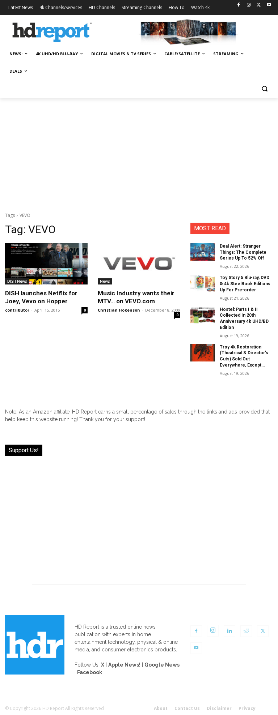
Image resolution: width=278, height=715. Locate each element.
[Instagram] (249, 5)
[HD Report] (52, 32)
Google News (162, 665)
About (161, 708)
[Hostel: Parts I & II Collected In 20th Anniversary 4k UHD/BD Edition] (202, 315)
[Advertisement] (139, 152)
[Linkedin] (229, 631)
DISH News (17, 281)
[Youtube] (269, 5)
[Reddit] (246, 631)
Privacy (247, 708)
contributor (17, 310)
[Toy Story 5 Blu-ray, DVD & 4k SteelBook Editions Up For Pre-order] (202, 283)
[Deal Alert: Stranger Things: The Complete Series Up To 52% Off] (202, 252)
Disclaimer (219, 708)
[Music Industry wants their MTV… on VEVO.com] (139, 263)
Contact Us (187, 708)
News (105, 281)
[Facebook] (239, 5)
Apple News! (124, 665)
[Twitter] (258, 5)
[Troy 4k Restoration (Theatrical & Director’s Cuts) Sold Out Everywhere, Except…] (202, 352)
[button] (264, 88)
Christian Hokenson (119, 310)
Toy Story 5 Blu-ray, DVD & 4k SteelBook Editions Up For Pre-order (245, 283)
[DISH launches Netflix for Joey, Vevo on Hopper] (46, 263)
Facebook (89, 672)
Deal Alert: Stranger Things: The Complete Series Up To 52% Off (243, 252)
